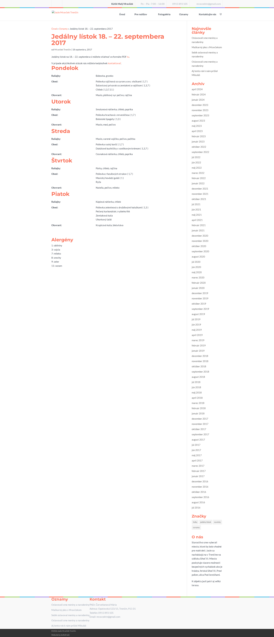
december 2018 (200, 355)
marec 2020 (198, 277)
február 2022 (199, 178)
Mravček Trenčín (62, 49)
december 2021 (200, 188)
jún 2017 (196, 450)
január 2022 (198, 183)
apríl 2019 (197, 335)
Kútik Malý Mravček (122, 4)
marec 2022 (198, 172)
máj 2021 (197, 214)
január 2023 (198, 141)
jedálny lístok (205, 522)
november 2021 (200, 193)
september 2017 (200, 434)
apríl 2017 (197, 460)
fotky (195, 522)
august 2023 (198, 120)
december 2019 (200, 293)
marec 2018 (198, 403)
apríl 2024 (197, 89)
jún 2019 (196, 324)
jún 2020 (196, 267)
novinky (217, 522)
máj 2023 (197, 125)
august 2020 (198, 256)
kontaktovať (114, 63)
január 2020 (198, 287)
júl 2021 (196, 204)
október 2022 (199, 146)
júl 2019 (196, 319)
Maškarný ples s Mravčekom (207, 47)
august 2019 (198, 314)
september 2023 (200, 115)
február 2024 (199, 94)
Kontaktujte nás (207, 14)
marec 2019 (198, 340)
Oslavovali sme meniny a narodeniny (70, 604)
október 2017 (199, 429)
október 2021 (199, 199)
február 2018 (199, 408)
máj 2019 (197, 329)
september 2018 (200, 371)
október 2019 (199, 303)
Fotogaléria (164, 14)
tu (128, 56)
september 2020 (200, 251)
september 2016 (200, 497)
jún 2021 (196, 209)
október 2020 (199, 246)
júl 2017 (196, 444)
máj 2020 (197, 272)
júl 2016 (196, 507)
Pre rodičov (140, 14)
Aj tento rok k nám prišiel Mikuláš (68, 625)
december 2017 (200, 418)
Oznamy (183, 14)
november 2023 (200, 110)
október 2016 (199, 491)
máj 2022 (197, 167)
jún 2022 (196, 162)
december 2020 (200, 235)
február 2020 (199, 282)
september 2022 (200, 152)
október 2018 (199, 366)
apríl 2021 (197, 220)
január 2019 (198, 350)
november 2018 (200, 361)
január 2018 (198, 413)
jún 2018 (196, 387)
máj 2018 (197, 392)
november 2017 (200, 423)
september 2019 (200, 308)
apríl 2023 (197, 131)
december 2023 (200, 104)
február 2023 (199, 136)
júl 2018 (196, 382)
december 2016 (200, 481)
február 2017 (199, 471)
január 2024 (198, 99)
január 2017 (198, 476)
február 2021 (199, 225)
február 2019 (199, 345)
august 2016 (198, 502)
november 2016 (200, 486)
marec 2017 (198, 465)
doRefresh (65, 635)
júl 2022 (196, 157)
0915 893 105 (180, 4)
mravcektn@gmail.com (208, 4)
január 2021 (198, 230)
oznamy (196, 527)
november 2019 (200, 298)
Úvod (122, 14)
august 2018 (198, 376)
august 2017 (198, 439)
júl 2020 (196, 261)
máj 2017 (197, 455)
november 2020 (200, 240)
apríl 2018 (197, 397)
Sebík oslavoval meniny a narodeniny (70, 615)
